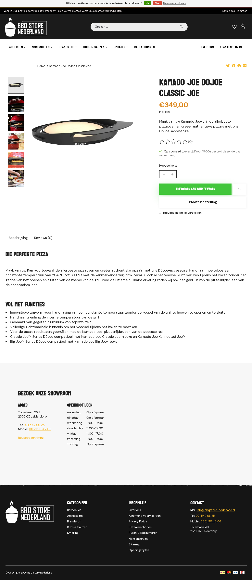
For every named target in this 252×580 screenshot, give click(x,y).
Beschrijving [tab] (18, 238)
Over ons (207, 47)
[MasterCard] (229, 573)
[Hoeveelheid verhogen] (172, 174)
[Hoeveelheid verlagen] (164, 174)
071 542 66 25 (34, 425)
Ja (147, 3)
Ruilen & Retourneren (143, 533)
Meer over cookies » (174, 3)
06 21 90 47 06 (40, 429)
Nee (157, 3)
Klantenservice (231, 47)
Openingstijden (139, 550)
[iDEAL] (222, 573)
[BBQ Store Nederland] (26, 27)
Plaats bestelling (203, 202)
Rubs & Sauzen (77, 527)
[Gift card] (242, 573)
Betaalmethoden (140, 527)
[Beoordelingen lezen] (173, 141)
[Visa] (235, 573)
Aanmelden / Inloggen (234, 11)
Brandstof (73, 521)
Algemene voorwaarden (145, 516)
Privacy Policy (138, 521)
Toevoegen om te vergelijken (182, 213)
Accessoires (75, 516)
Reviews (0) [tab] (43, 238)
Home (41, 66)
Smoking (72, 533)
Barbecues (74, 510)
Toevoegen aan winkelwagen (195, 189)
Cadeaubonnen (144, 47)
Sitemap (134, 544)
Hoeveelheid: (168, 166)
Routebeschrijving (31, 438)
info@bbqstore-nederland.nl (216, 510)
